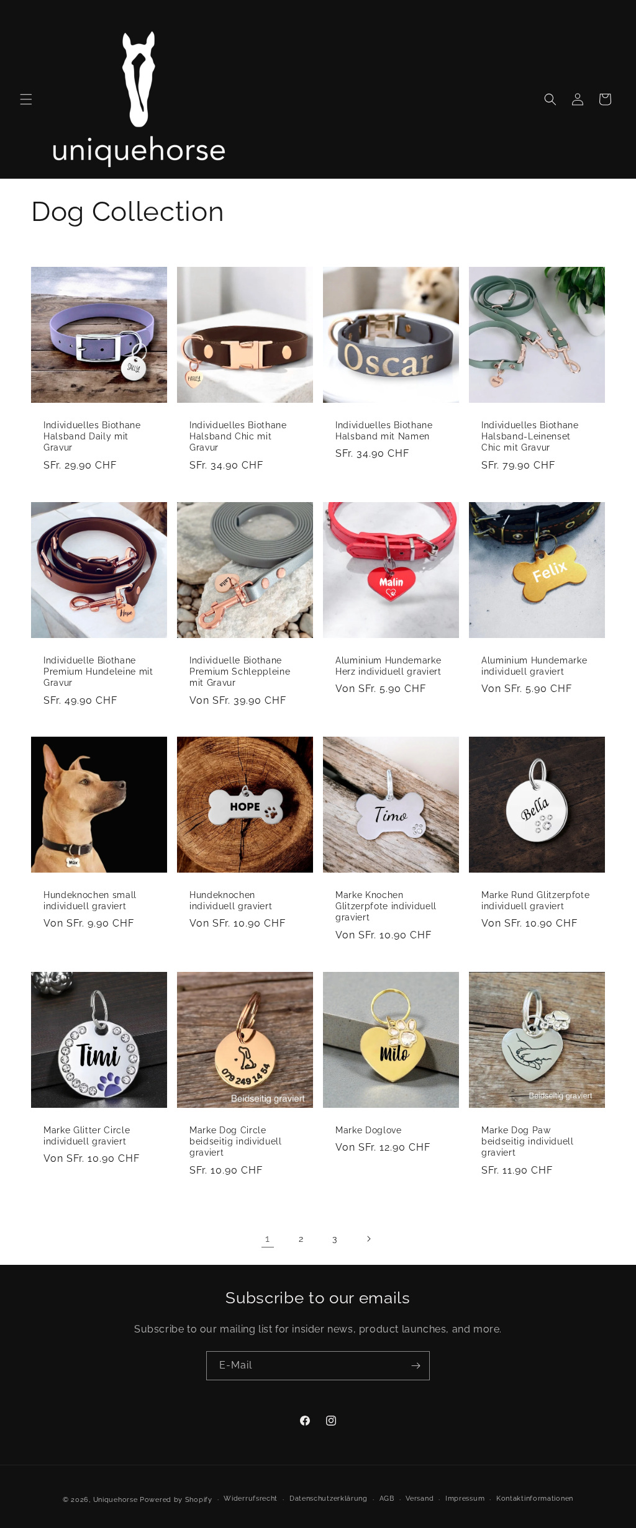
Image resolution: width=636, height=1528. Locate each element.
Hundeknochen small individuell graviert (90, 900)
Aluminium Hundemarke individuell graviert (534, 665)
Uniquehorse (116, 1500)
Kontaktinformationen (534, 1498)
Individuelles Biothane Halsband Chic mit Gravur (238, 436)
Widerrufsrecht (251, 1498)
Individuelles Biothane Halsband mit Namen (384, 430)
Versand (420, 1498)
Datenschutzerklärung (328, 1498)
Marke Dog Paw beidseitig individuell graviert (527, 1141)
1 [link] (267, 1238)
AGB (386, 1498)
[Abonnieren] (415, 1365)
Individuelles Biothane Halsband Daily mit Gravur (92, 436)
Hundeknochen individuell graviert (230, 900)
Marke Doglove (368, 1130)
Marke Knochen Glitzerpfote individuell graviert (386, 906)
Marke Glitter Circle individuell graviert (86, 1135)
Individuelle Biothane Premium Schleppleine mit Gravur (239, 671)
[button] (26, 99)
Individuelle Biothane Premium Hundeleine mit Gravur (98, 671)
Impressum (464, 1498)
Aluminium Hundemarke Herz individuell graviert (388, 665)
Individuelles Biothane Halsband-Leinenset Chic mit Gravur (530, 436)
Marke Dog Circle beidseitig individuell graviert (235, 1141)
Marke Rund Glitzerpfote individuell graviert (535, 900)
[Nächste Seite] (368, 1238)
